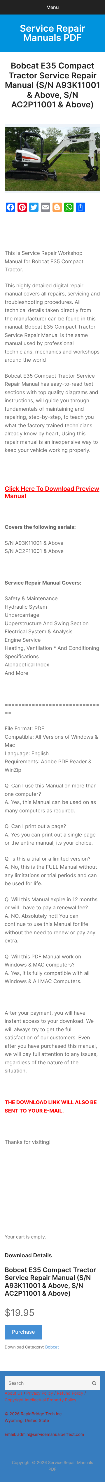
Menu (52, 7)
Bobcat (52, 1347)
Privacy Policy (39, 1393)
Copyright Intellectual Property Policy (40, 1400)
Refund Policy (70, 1393)
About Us (13, 1393)
